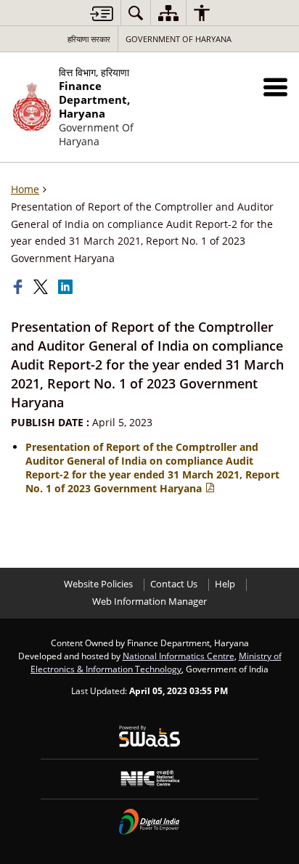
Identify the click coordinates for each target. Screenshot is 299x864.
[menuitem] (135, 12)
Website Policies (98, 584)
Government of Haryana (179, 38)
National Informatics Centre (178, 655)
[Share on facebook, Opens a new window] (19, 287)
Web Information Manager (149, 601)
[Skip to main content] (101, 13)
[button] (275, 86)
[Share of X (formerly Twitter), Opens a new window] (42, 287)
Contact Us (173, 584)
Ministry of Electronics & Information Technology (156, 662)
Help (225, 584)
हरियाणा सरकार (88, 38)
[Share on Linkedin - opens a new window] (66, 287)
